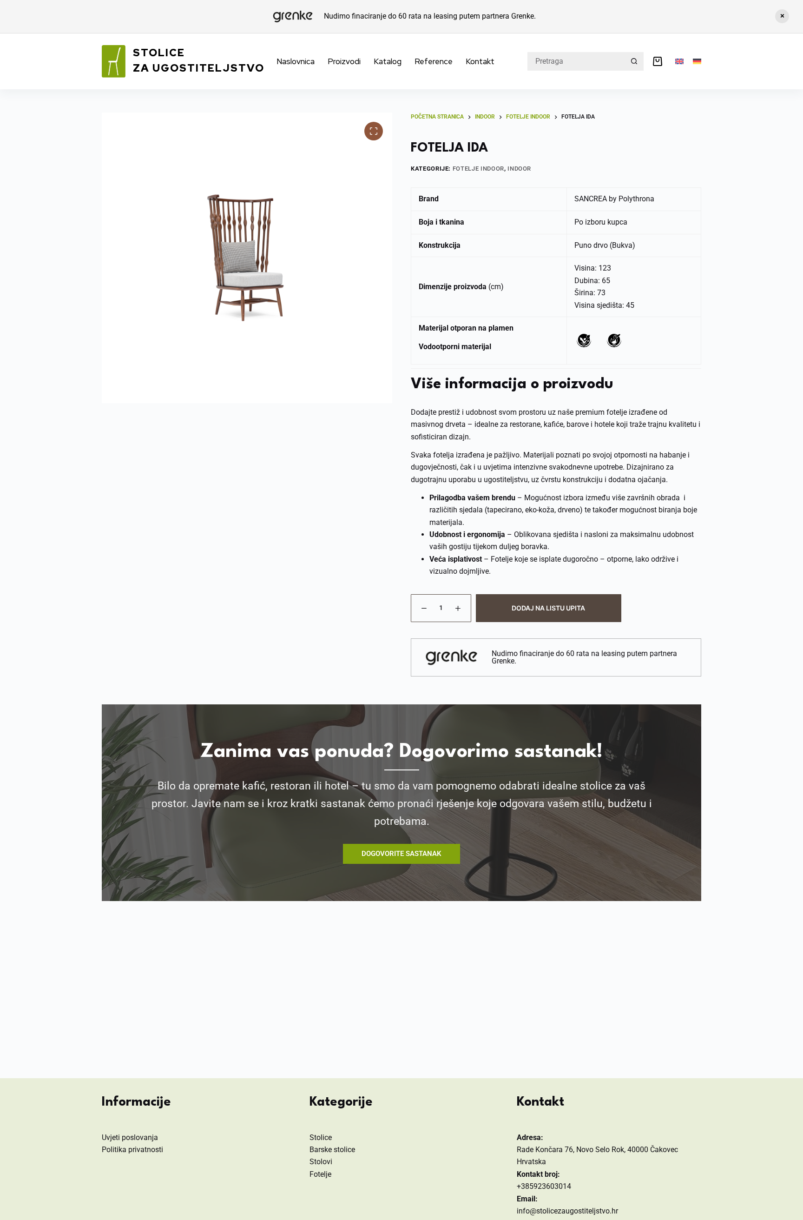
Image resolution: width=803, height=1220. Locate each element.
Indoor (519, 168)
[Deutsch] (697, 61)
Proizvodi (344, 61)
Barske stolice (332, 1149)
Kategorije (341, 1102)
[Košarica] (659, 61)
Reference (434, 61)
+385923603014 (544, 1186)
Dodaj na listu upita (548, 608)
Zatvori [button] (782, 16)
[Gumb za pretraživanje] (634, 61)
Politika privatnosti (132, 1149)
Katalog (388, 61)
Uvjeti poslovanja (130, 1137)
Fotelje (320, 1174)
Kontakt (480, 61)
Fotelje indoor (478, 168)
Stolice (320, 1137)
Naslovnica (295, 61)
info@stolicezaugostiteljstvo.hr (567, 1211)
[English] (679, 61)
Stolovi (320, 1161)
